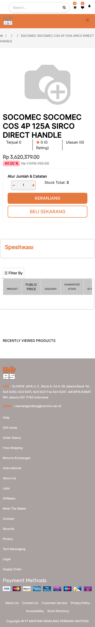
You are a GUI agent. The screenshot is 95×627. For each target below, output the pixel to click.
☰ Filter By (13, 273)
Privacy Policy (80, 603)
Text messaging (14, 549)
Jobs (6, 488)
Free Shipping (13, 448)
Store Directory (58, 611)
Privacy (8, 539)
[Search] (47, 260)
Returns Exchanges (16, 458)
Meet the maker (14, 508)
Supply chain (12, 569)
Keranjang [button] (47, 198)
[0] (74, 7)
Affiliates (9, 498)
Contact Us (30, 603)
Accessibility (35, 611)
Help (6, 417)
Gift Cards (10, 427)
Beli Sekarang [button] (47, 211)
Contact (8, 518)
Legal (6, 559)
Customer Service (54, 603)
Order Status (12, 438)
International (12, 468)
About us (9, 478)
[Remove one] (13, 185)
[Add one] (33, 185)
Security (9, 529)
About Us (12, 603)
